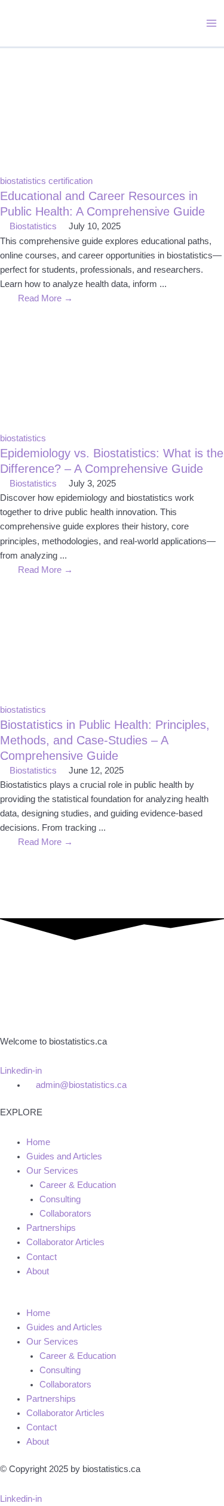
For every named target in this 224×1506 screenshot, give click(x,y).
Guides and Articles (64, 1156)
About (37, 1271)
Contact (41, 1257)
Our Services (52, 1171)
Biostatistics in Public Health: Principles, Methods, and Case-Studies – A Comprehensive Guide (105, 740)
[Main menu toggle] (211, 23)
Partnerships (51, 1228)
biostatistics (23, 438)
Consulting (60, 1199)
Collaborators (65, 1213)
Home (38, 1142)
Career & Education (77, 1185)
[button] (112, 1299)
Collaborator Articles (65, 1242)
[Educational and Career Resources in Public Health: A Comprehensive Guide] (112, 111)
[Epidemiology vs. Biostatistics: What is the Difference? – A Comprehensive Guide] (112, 367)
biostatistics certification (46, 181)
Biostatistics (33, 226)
